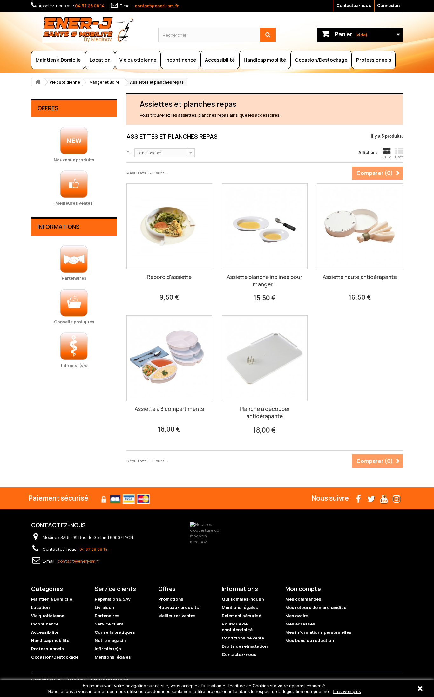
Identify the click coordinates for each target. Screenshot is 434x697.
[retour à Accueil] (38, 82)
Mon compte (303, 588)
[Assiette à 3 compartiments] (169, 358)
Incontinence (180, 60)
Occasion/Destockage (321, 60)
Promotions (170, 599)
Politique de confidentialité (237, 626)
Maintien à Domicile (58, 60)
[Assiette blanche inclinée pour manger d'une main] (264, 226)
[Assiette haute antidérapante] (360, 226)
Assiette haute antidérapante (360, 277)
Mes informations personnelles (318, 632)
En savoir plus (347, 691)
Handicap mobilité (265, 60)
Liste (399, 156)
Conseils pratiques (115, 632)
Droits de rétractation (245, 646)
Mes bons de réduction (309, 640)
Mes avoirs (297, 615)
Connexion (388, 5)
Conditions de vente (243, 638)
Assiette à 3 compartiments (169, 409)
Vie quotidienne (137, 60)
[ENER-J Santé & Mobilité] (95, 30)
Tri (129, 152)
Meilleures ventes (177, 615)
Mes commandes (303, 599)
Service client (109, 624)
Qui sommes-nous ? (243, 599)
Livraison (104, 607)
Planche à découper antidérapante (265, 412)
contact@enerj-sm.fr (157, 6)
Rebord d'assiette (169, 277)
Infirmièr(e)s (108, 649)
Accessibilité (220, 60)
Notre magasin (110, 640)
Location (100, 60)
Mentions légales (113, 657)
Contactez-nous (353, 5)
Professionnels (373, 60)
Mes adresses (300, 624)
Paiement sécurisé (241, 615)
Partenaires (107, 615)
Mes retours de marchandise (315, 607)
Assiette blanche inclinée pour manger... (264, 280)
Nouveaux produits (178, 607)
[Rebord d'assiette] (169, 226)
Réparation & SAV (113, 599)
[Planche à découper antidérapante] (264, 358)
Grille (387, 156)
